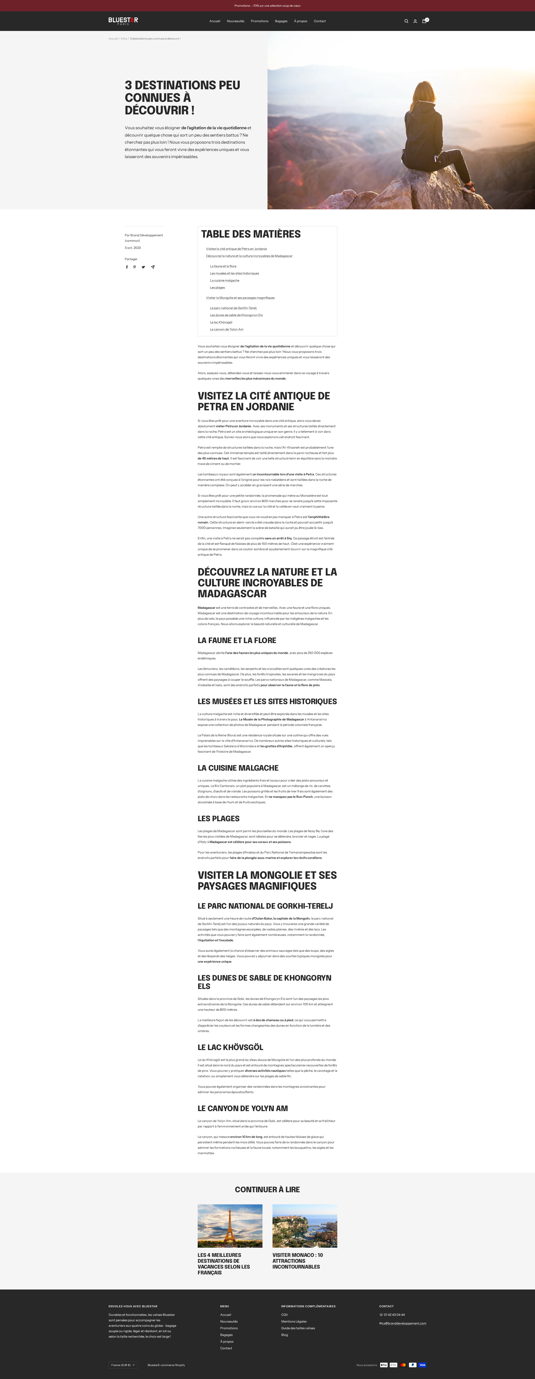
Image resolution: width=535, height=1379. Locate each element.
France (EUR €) (121, 1365)
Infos (124, 38)
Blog (284, 1335)
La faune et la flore (223, 266)
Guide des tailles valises (298, 1328)
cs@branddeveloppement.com (404, 1323)
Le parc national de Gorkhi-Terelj (233, 308)
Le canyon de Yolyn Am (226, 329)
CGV (284, 1315)
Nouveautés (235, 21)
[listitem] (127, 267)
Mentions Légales (294, 1321)
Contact (320, 21)
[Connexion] (415, 21)
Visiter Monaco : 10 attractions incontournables (298, 1261)
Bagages (281, 21)
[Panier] (424, 21)
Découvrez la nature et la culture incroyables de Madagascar (249, 256)
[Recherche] (406, 21)
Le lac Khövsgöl (221, 322)
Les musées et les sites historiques (234, 273)
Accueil (214, 21)
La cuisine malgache (224, 280)
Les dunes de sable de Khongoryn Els (236, 315)
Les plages (217, 287)
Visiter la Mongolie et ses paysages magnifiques (240, 298)
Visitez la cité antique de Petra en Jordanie (236, 249)
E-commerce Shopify (171, 1365)
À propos (300, 21)
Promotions (259, 21)
